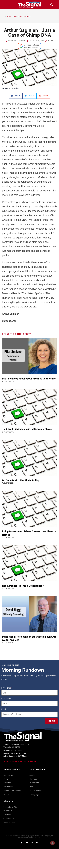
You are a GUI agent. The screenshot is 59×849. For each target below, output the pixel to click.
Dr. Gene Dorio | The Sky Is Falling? (21, 480)
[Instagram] (32, 843)
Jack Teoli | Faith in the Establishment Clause (27, 429)
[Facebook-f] (22, 843)
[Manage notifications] (52, 843)
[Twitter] (27, 843)
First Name (6, 688)
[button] (7, 4)
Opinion (27, 16)
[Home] (3, 16)
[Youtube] (37, 843)
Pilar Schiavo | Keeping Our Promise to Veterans (29, 378)
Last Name (6, 698)
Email (3, 709)
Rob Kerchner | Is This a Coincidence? (23, 585)
